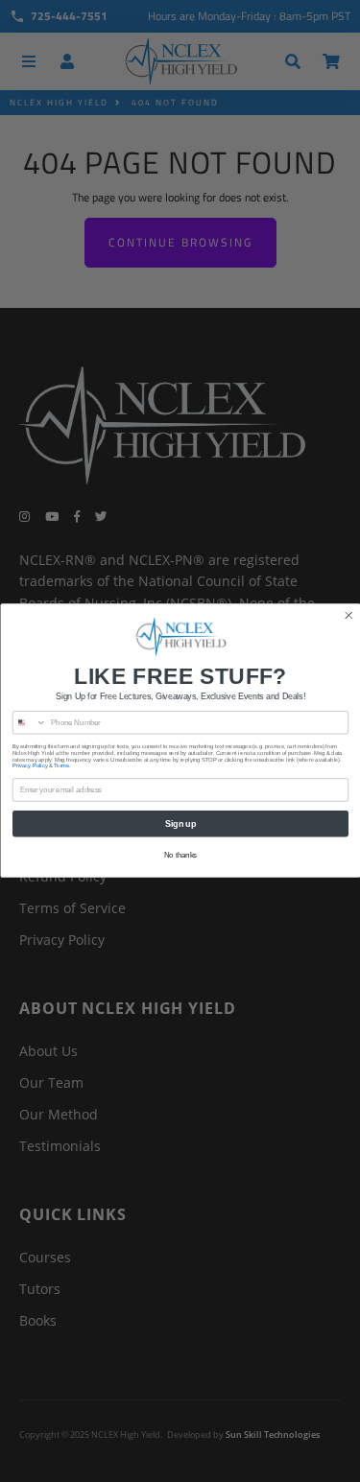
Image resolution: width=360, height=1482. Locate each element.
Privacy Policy (30, 767)
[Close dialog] (348, 616)
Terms (61, 767)
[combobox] (29, 723)
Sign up (180, 824)
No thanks (180, 855)
